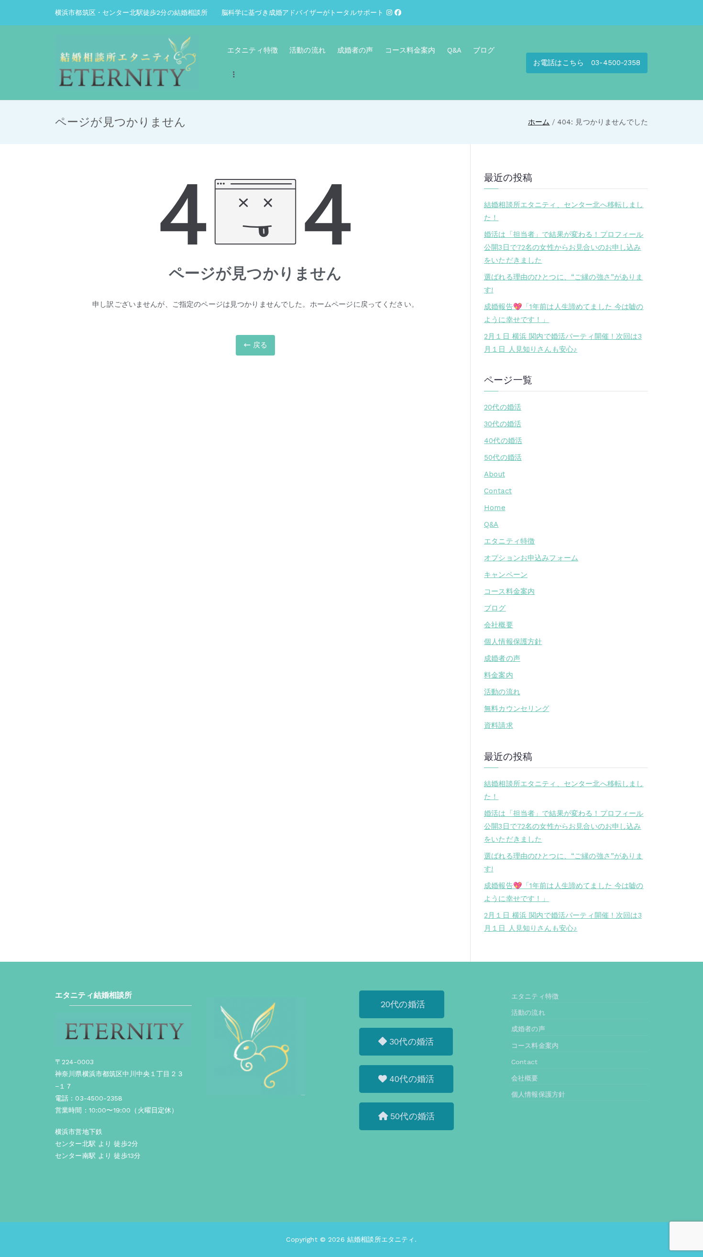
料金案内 (498, 675)
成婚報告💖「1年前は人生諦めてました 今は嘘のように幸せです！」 (563, 313)
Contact (498, 491)
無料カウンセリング (516, 708)
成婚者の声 (355, 50)
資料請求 (498, 725)
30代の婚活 (502, 424)
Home (494, 507)
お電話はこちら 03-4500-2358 (586, 62)
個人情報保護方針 (513, 641)
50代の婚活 (503, 457)
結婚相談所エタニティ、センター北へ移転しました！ (563, 211)
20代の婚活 (502, 407)
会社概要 (498, 625)
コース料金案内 (410, 50)
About (494, 474)
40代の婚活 (503, 440)
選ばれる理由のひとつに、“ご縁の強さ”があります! (563, 283)
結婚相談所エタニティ (381, 1239)
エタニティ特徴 (252, 50)
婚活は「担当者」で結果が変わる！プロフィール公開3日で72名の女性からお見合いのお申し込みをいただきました (563, 247)
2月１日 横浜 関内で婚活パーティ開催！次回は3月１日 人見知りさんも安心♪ (563, 343)
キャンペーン (505, 574)
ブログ (483, 50)
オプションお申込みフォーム (531, 558)
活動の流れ (307, 50)
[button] (401, 1004)
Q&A (454, 50)
